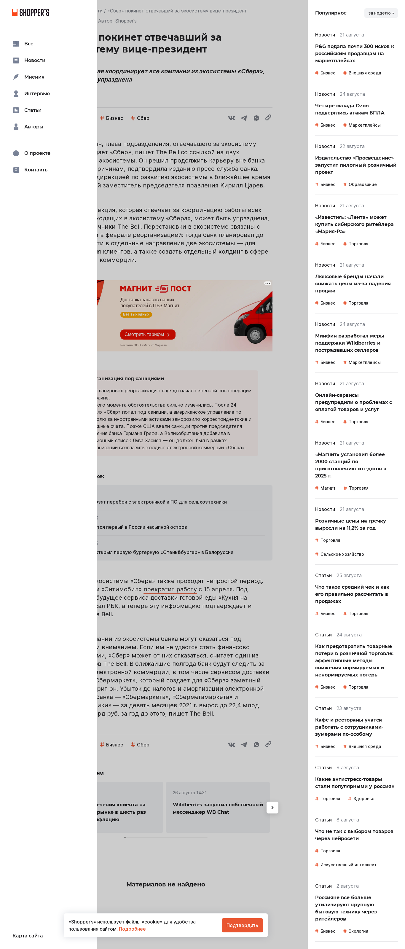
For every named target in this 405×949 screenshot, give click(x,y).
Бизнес (328, 72)
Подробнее (132, 929)
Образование (363, 184)
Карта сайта (27, 936)
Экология (358, 931)
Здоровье (363, 798)
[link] (356, 53)
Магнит (328, 488)
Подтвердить (242, 925)
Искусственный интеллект (349, 864)
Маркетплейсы (365, 125)
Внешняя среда (365, 72)
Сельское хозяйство (342, 554)
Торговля (358, 243)
